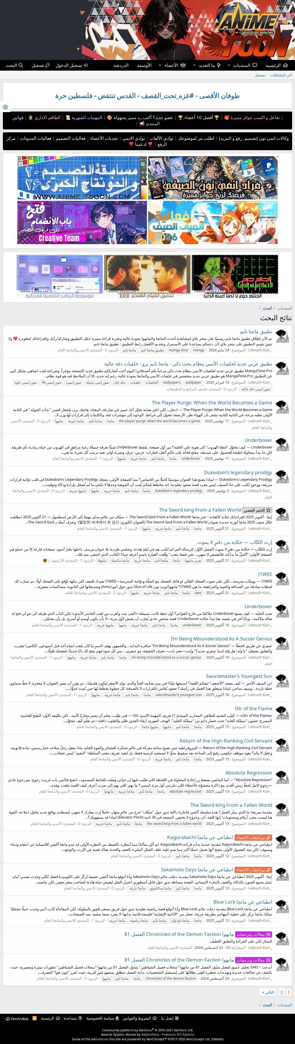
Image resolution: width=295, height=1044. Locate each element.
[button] (229, 65)
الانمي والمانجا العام (73, 350)
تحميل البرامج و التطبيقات (187, 388)
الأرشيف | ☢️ (53, 560)
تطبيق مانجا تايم (256, 331)
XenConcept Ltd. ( (199, 1039)
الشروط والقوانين (137, 1018)
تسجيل (260, 75)
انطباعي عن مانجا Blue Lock (242, 901)
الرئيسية (273, 65)
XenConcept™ (156, 1039)
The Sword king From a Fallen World (212, 509)
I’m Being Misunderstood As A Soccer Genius (221, 638)
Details (217, 1039)
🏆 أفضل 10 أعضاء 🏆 (198, 117)
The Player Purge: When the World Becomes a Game (212, 402)
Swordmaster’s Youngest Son (239, 676)
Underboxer (258, 440)
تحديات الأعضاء (103, 138)
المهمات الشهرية (86, 117)
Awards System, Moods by (147, 1034)
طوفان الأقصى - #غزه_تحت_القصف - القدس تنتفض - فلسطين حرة (147, 95)
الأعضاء (171, 65)
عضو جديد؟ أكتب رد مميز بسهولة (142, 117)
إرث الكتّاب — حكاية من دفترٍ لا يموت (234, 542)
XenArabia (19, 1018)
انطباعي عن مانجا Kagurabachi (216, 837)
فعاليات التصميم (70, 138)
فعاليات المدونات (35, 138)
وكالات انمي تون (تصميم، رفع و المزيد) (254, 138)
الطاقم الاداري (46, 117)
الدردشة (121, 65)
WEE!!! (265, 574)
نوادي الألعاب (160, 138)
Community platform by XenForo (147, 1030)
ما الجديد (207, 65)
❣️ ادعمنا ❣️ (140, 144)
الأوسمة (144, 65)
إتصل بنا (167, 1018)
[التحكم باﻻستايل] (5, 106)
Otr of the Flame (253, 708)
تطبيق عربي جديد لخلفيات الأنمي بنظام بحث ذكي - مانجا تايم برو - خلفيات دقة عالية (188, 363)
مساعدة (70, 1018)
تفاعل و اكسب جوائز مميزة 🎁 (251, 117)
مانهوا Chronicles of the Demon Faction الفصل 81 (194, 934)
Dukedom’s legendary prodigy (238, 472)
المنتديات (241, 65)
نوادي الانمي (133, 138)
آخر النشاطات (281, 75)
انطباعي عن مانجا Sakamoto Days (213, 869)
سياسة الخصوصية (100, 1018)
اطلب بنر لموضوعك (195, 138)
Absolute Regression (248, 772)
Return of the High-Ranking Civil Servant (225, 740)
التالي (269, 992)
